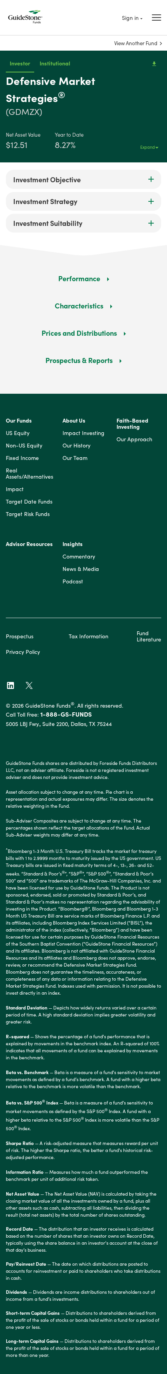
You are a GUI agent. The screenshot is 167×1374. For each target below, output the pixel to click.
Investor (20, 63)
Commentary (79, 556)
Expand (147, 147)
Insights (73, 544)
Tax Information (88, 636)
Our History (76, 445)
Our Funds (19, 420)
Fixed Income (22, 458)
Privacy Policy (23, 651)
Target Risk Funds (28, 514)
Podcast (73, 581)
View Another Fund (135, 43)
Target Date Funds (29, 501)
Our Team (75, 458)
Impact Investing (83, 433)
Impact (15, 489)
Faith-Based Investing (132, 423)
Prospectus (19, 636)
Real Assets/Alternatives (29, 473)
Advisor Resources (29, 544)
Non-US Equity (24, 445)
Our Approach (134, 439)
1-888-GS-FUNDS (66, 714)
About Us (74, 420)
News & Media (81, 568)
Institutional (55, 63)
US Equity (18, 433)
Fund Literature (149, 636)
